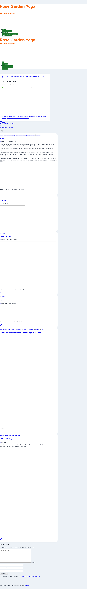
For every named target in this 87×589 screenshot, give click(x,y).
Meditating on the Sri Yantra (6, 126)
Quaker (3, 77)
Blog (4, 29)
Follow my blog (7, 35)
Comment (33, 562)
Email (24, 568)
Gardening (38, 135)
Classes (5, 32)
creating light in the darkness (18, 116)
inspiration (41, 116)
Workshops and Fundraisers (10, 34)
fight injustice (34, 116)
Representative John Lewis (11, 118)
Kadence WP (28, 585)
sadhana (26, 118)
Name (25, 565)
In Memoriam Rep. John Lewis (7, 123)
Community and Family (34, 76)
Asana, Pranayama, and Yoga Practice (19, 76)
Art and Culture (5, 76)
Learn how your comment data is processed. (29, 576)
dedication (28, 116)
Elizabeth (5, 84)
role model (21, 118)
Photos (43, 76)
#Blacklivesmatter (6, 116)
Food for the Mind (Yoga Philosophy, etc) (25, 135)
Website (25, 571)
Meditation (37, 329)
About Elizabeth (7, 31)
